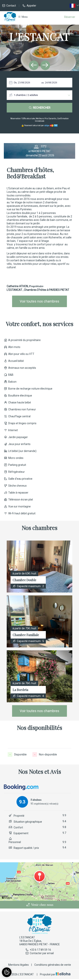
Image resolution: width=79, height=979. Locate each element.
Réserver (69, 16)
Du (15, 82)
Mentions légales (18, 964)
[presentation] (34, 65)
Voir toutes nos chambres (39, 301)
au (42, 82)
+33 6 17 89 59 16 (40, 949)
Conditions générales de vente (52, 964)
